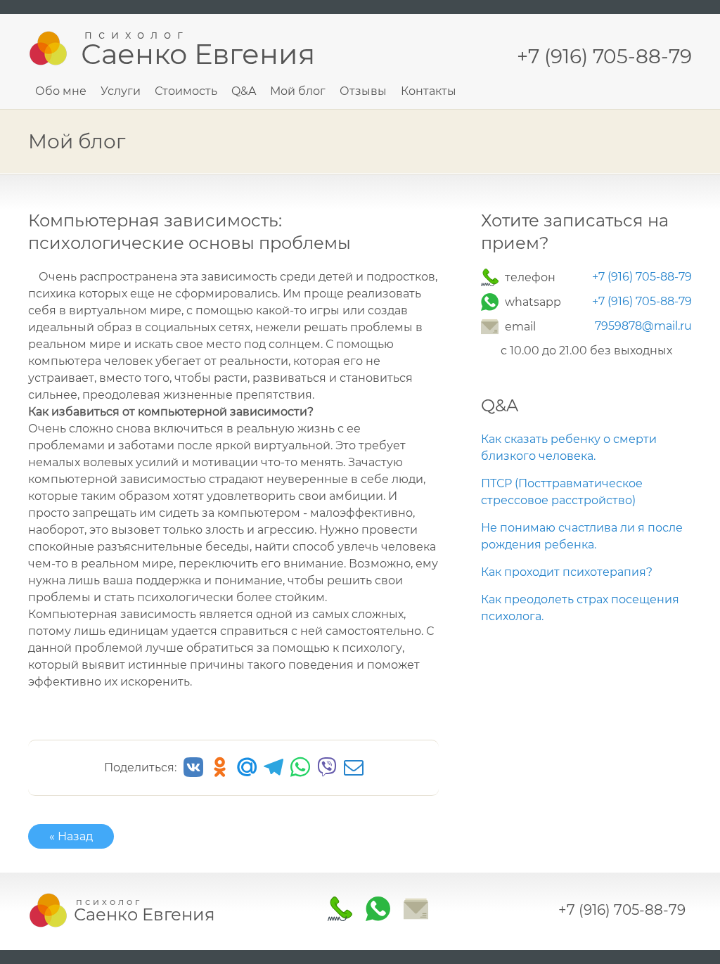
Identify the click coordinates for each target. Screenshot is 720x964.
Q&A (243, 91)
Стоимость (186, 91)
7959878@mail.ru (643, 326)
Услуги (121, 91)
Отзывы (363, 91)
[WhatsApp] (491, 302)
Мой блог (298, 91)
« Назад (71, 836)
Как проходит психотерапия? (566, 572)
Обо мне (60, 91)
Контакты (428, 91)
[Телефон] (491, 277)
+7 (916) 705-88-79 (642, 276)
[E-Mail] (491, 326)
